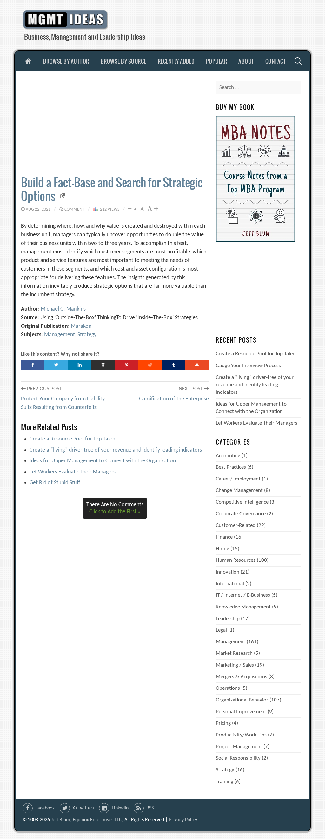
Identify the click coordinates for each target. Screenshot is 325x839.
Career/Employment (238, 479)
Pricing (223, 723)
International (230, 584)
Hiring (222, 549)
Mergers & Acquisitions (241, 677)
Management (59, 335)
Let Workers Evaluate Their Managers (73, 472)
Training (224, 781)
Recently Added (176, 61)
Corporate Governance (241, 514)
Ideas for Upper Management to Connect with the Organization (103, 461)
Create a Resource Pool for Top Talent (73, 439)
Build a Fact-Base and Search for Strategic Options (111, 189)
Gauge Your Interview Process (248, 365)
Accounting (228, 456)
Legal (221, 630)
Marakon (81, 326)
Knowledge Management (243, 607)
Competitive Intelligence (242, 502)
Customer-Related (235, 525)
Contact (275, 61)
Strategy (86, 335)
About (246, 61)
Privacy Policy (183, 819)
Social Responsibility (238, 758)
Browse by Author (66, 61)
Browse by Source (123, 61)
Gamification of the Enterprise (174, 399)
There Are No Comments (114, 508)
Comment (74, 209)
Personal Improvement (241, 712)
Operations (228, 688)
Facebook (45, 808)
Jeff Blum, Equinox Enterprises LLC (86, 819)
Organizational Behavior (242, 700)
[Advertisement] (115, 123)
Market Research (234, 653)
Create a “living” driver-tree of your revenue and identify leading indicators (116, 450)
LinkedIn (120, 808)
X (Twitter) (83, 808)
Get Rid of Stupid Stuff (55, 483)
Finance (224, 537)
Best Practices (231, 467)
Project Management (239, 746)
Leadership (228, 618)
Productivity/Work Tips (241, 735)
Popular (216, 61)
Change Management (239, 490)
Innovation (227, 572)
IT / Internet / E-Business (243, 595)
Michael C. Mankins (63, 309)
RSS (150, 808)
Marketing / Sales (235, 665)
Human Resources (235, 560)
